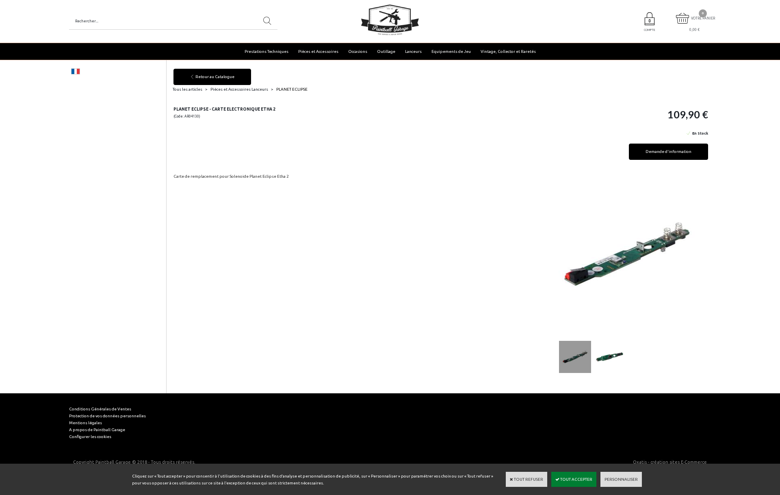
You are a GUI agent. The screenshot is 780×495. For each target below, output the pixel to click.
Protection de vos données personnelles (107, 416)
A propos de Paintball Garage (97, 429)
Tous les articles (187, 89)
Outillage (386, 51)
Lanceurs (413, 51)
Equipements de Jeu (451, 51)
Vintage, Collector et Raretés (508, 51)
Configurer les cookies (90, 436)
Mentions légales (85, 423)
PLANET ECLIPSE (292, 89)
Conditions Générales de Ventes (100, 409)
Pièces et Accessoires (318, 51)
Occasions (357, 51)
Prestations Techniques (266, 51)
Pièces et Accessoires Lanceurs (239, 89)
